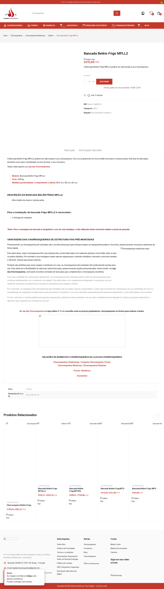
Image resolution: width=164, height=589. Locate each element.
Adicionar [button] (155, 430)
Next (158, 415)
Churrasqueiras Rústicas (94, 365)
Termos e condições (65, 552)
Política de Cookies (64, 563)
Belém (95, 108)
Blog (85, 552)
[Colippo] (10, 516)
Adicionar (104, 82)
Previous (153, 415)
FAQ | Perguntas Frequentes (68, 567)
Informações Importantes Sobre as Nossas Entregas (67, 557)
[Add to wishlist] (30, 424)
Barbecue (86, 371)
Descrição (69, 150)
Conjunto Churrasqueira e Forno (96, 362)
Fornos (77, 371)
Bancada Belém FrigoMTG (112, 488)
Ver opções (30, 430)
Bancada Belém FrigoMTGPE (76, 489)
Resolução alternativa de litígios (66, 572)
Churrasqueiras (12, 502)
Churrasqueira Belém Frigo (19, 505)
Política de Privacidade (66, 548)
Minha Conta (116, 544)
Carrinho (114, 552)
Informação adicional (90, 150)
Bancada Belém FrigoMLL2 (101, 113)
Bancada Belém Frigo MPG (144, 488)
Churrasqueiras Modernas (70, 365)
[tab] (70, 150)
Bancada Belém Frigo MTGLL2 (47, 489)
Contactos (88, 548)
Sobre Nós (61, 544)
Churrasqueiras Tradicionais (66, 362)
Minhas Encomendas (119, 548)
